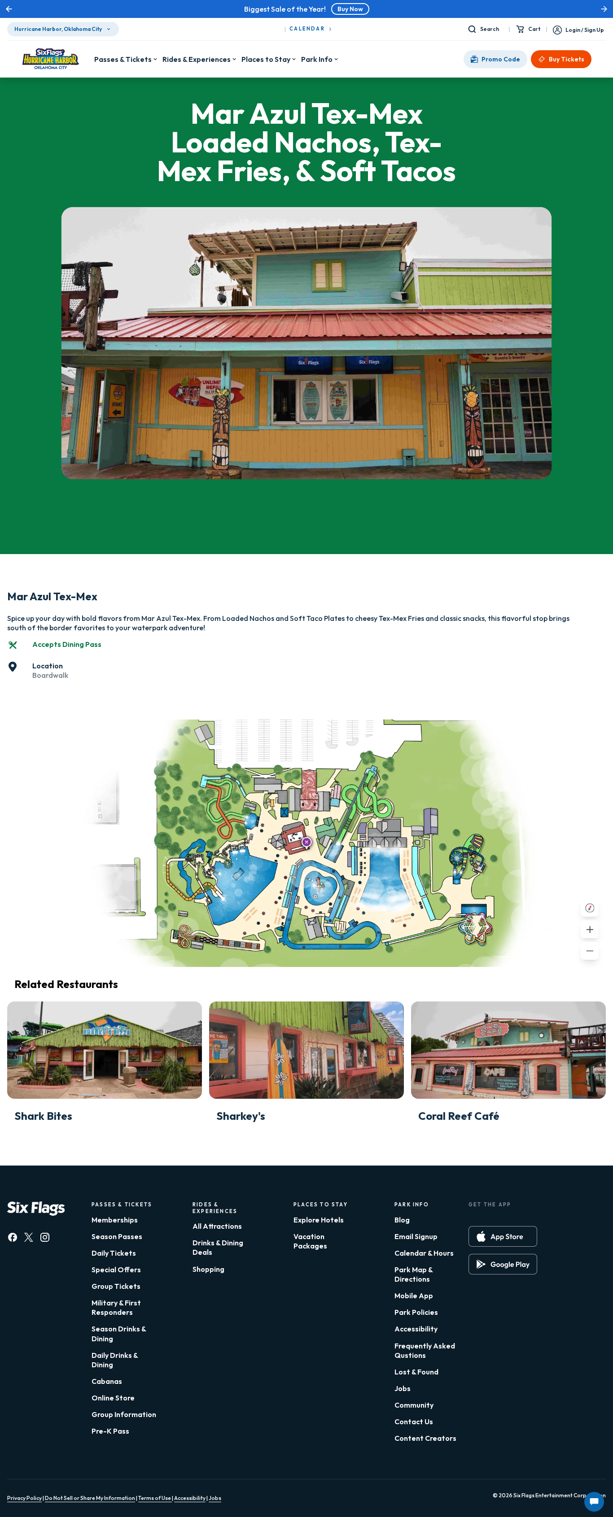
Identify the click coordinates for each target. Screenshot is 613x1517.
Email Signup (416, 1236)
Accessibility (416, 1328)
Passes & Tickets (123, 59)
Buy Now (350, 9)
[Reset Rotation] (590, 908)
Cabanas (107, 1381)
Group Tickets (116, 1286)
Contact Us (413, 1421)
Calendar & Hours (424, 1252)
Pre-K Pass (110, 1430)
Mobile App (413, 1295)
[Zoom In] (590, 929)
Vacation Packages (310, 1241)
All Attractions (217, 1226)
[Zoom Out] (590, 951)
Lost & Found (416, 1371)
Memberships (115, 1219)
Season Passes (117, 1236)
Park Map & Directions (413, 1274)
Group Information (124, 1414)
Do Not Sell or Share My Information (90, 1498)
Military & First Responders (116, 1307)
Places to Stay (265, 59)
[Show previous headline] (9, 9)
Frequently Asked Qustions (424, 1350)
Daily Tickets (114, 1252)
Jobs (402, 1388)
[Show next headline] (604, 9)
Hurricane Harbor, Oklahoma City (58, 29)
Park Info (317, 59)
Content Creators (425, 1438)
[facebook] (12, 1237)
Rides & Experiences (196, 59)
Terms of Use (155, 1498)
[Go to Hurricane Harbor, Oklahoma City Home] (51, 59)
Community (413, 1404)
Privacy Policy (24, 1498)
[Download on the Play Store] (503, 1264)
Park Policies (416, 1312)
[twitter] (28, 1237)
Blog (402, 1219)
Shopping (208, 1269)
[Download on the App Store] (503, 1236)
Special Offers (116, 1269)
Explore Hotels (318, 1219)
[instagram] (44, 1237)
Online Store (113, 1397)
